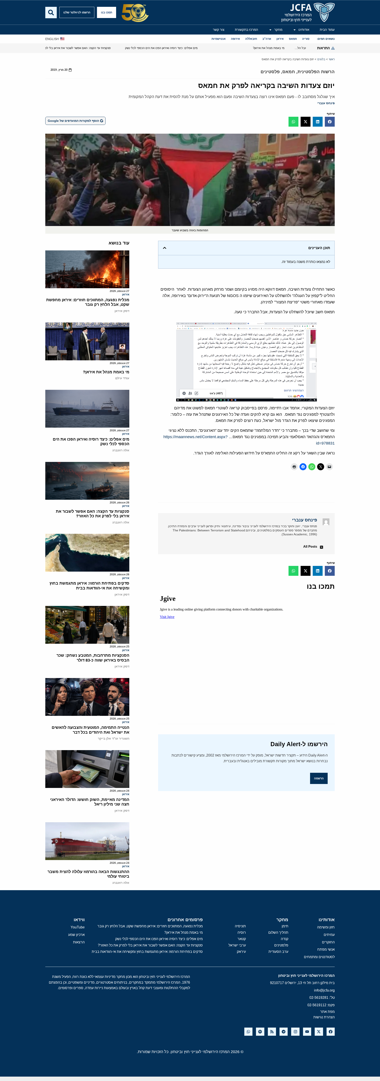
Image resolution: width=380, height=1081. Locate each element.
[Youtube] (307, 1032)
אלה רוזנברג (120, 450)
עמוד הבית (327, 29)
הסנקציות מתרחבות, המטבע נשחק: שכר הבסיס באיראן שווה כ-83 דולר (93, 657)
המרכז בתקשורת (246, 29)
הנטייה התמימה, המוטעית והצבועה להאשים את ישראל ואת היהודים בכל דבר (90, 730)
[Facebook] (331, 1032)
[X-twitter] (319, 1032)
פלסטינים (270, 71)
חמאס (288, 71)
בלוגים (321, 59)
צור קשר (218, 29)
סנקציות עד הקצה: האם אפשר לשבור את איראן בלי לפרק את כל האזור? (92, 513)
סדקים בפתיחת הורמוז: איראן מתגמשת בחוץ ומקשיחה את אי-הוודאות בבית (89, 585)
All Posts (310, 546)
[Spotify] (260, 1032)
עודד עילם (122, 378)
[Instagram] (295, 1032)
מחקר (278, 29)
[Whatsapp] (248, 1032)
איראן (125, 294)
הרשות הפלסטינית (316, 71)
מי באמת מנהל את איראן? (106, 372)
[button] (330, 122)
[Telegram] (284, 1032)
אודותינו (303, 29)
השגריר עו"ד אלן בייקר (113, 738)
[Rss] (272, 1032)
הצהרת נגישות (324, 1017)
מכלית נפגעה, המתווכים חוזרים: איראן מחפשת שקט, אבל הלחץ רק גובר (87, 302)
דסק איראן (122, 311)
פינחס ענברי (326, 103)
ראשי (332, 59)
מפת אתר (327, 1012)
